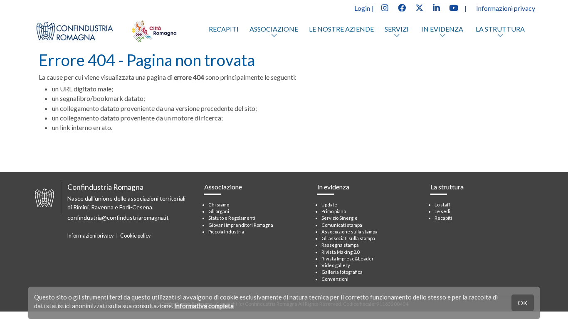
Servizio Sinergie (339, 218)
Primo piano (333, 211)
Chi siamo (218, 204)
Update (329, 204)
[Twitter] (419, 7)
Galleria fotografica (342, 272)
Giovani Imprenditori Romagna (240, 225)
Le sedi (442, 211)
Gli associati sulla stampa (348, 238)
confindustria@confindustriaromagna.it (118, 217)
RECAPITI (224, 29)
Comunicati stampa (341, 225)
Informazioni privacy (505, 8)
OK (523, 303)
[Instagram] (385, 7)
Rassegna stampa (340, 245)
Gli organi (218, 211)
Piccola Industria (226, 231)
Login (362, 8)
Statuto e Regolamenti (231, 218)
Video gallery (335, 265)
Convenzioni (334, 279)
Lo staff (442, 204)
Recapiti (443, 218)
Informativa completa (204, 305)
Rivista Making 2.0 (340, 252)
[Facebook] (402, 7)
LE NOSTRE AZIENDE (341, 29)
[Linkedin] (436, 7)
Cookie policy (135, 236)
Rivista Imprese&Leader (347, 258)
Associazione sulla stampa (349, 231)
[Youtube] (454, 7)
